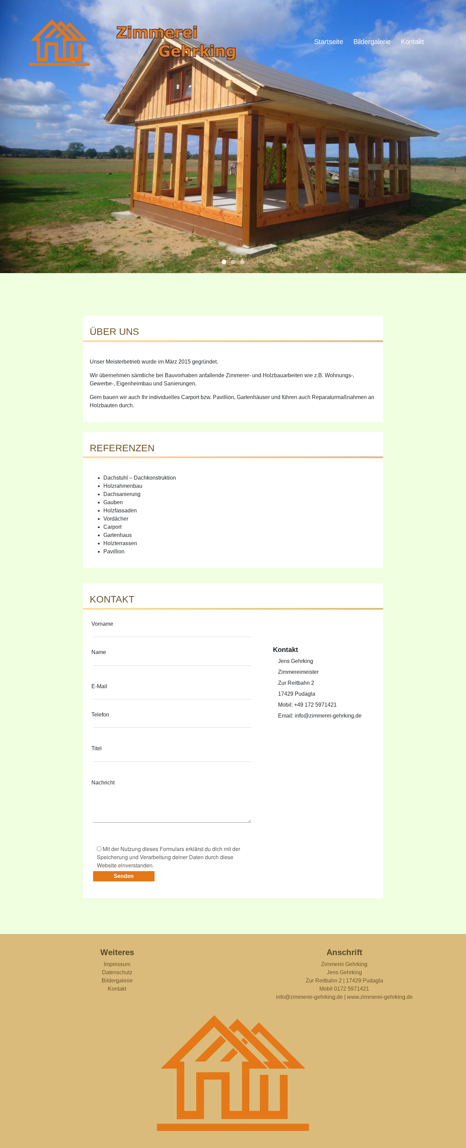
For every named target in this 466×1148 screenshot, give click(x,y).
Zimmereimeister (298, 672)
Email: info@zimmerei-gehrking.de (320, 716)
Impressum (117, 964)
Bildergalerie (372, 41)
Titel (96, 748)
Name (98, 652)
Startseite (328, 41)
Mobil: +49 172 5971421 (307, 705)
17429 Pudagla (296, 694)
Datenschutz (117, 972)
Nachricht (103, 782)
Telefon (100, 715)
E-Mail (99, 686)
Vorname (102, 624)
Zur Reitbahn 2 (296, 683)
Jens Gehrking (295, 661)
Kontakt (412, 41)
